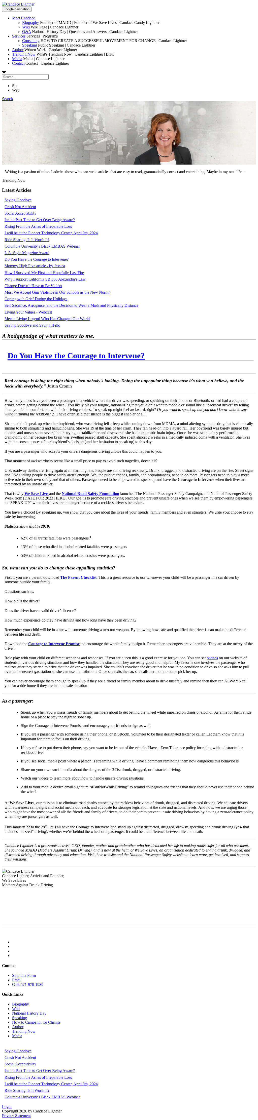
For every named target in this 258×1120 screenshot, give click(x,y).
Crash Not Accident (20, 207)
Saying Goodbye (18, 200)
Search (7, 99)
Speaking (29, 45)
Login (7, 1106)
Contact (18, 63)
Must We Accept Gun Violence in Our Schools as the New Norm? (57, 292)
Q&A (26, 31)
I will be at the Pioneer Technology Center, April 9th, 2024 (51, 233)
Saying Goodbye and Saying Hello (32, 325)
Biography (30, 22)
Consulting (31, 40)
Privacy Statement (16, 1115)
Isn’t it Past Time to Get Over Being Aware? (40, 220)
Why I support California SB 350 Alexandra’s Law (45, 279)
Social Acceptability (20, 213)
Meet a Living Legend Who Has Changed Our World (47, 319)
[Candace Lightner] (18, 4)
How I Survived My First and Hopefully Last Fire (44, 273)
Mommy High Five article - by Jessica (35, 266)
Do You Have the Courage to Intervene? (37, 259)
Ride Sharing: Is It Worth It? (27, 240)
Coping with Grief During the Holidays (36, 299)
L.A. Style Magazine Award (27, 253)
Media (17, 59)
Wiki (26, 27)
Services (18, 36)
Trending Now (24, 54)
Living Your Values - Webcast (28, 312)
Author (17, 50)
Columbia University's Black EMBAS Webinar (42, 246)
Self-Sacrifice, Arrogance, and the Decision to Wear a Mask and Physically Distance (71, 305)
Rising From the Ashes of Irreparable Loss (38, 226)
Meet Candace (23, 18)
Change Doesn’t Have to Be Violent (33, 286)
